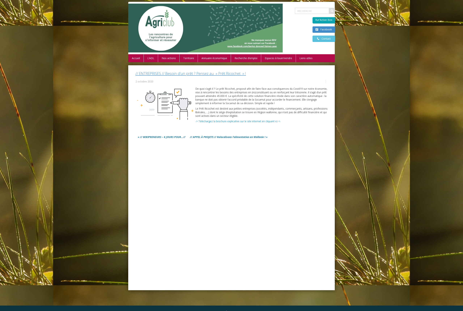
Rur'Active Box (323, 20)
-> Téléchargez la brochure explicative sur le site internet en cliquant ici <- (238, 121)
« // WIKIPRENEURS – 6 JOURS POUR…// (161, 137)
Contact (325, 38)
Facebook (325, 29)
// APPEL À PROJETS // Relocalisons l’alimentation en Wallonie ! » (228, 137)
